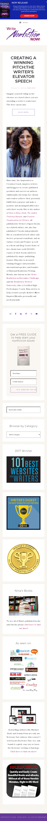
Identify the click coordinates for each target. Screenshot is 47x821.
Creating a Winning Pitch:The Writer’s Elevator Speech (23, 69)
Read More (23, 112)
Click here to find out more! (23, 751)
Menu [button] (25, 22)
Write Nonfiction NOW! (23, 34)
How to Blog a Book (17, 213)
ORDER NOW (29, 16)
